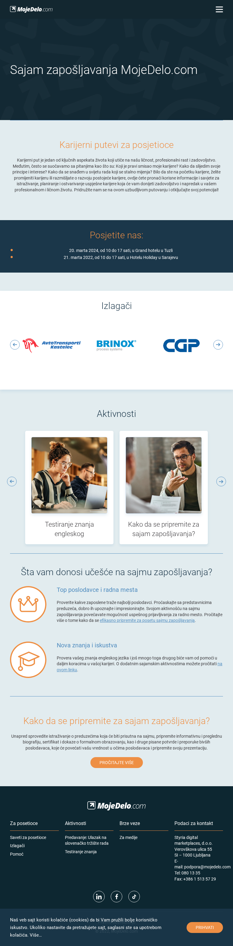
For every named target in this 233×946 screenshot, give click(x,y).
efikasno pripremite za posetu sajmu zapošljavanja (147, 620)
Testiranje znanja (81, 851)
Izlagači (17, 845)
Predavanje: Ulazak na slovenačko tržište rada (87, 840)
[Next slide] (218, 345)
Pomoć (16, 854)
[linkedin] (99, 896)
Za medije (128, 837)
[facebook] (116, 896)
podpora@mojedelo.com (207, 867)
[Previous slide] (15, 345)
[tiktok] (134, 896)
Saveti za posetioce (28, 837)
